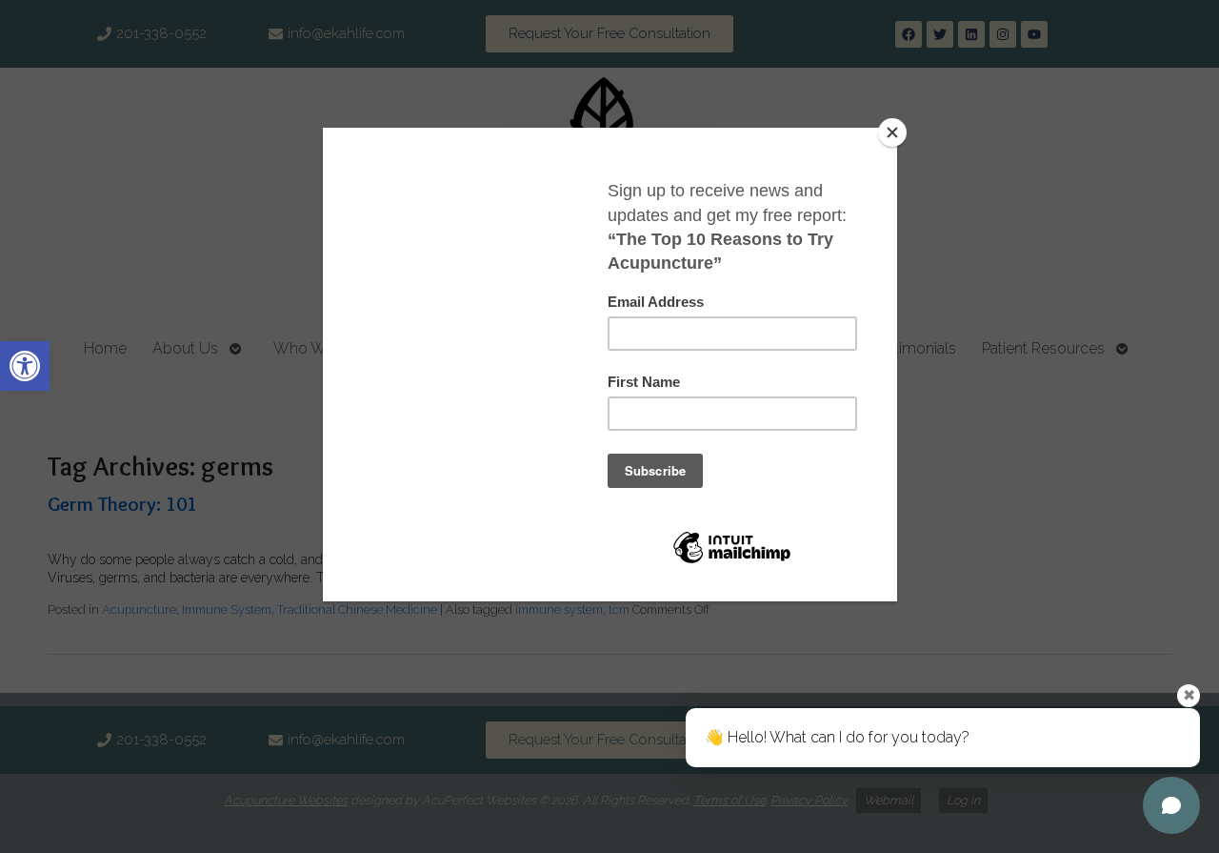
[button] (25, 366)
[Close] (892, 132)
